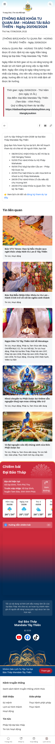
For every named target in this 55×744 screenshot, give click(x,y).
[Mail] (45, 125)
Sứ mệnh (7, 702)
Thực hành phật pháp (40, 702)
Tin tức (7, 718)
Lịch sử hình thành (12, 707)
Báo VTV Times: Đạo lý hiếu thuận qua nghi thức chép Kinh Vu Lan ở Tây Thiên (26, 250)
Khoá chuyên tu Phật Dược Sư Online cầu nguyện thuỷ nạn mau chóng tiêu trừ (27, 400)
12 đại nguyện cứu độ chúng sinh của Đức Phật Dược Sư (27, 446)
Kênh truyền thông (14, 682)
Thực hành (34, 707)
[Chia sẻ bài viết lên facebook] (40, 125)
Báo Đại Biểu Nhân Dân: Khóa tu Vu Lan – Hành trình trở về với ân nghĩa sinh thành (27, 296)
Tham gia (45, 670)
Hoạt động (8, 711)
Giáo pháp (35, 696)
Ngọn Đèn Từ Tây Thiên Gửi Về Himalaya (26, 341)
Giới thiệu (8, 696)
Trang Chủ (7, 13)
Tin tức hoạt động (12, 729)
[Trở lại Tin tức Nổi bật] (4, 125)
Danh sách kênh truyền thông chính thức (24, 689)
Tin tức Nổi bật (19, 13)
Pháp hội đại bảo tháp (14, 725)
